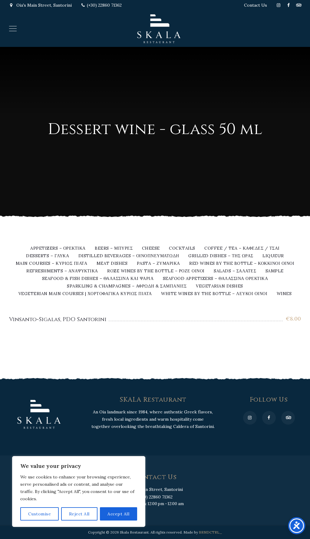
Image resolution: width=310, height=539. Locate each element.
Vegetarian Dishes (219, 286)
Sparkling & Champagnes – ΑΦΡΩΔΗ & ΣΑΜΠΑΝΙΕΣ (127, 286)
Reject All (79, 514)
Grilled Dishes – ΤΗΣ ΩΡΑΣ (220, 256)
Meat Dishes (112, 263)
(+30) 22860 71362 (104, 5)
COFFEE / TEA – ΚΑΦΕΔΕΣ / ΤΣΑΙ (242, 248)
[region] (78, 491)
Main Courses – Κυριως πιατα (51, 263)
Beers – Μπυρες (114, 248)
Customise (39, 514)
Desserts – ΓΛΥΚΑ (47, 256)
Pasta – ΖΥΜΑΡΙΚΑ (158, 263)
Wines (284, 293)
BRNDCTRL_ (210, 532)
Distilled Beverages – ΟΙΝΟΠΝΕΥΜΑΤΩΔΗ (128, 256)
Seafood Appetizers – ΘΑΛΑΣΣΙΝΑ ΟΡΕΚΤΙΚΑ (215, 278)
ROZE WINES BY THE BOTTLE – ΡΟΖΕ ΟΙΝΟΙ (156, 271)
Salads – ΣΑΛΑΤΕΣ (235, 271)
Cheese (151, 248)
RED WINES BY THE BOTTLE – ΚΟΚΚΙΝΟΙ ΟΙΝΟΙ (241, 263)
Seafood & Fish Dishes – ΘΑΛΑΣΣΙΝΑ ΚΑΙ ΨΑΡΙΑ (98, 278)
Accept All (118, 514)
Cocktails (182, 248)
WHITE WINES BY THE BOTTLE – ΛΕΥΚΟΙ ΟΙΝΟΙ (214, 293)
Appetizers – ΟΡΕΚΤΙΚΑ (58, 248)
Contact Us (255, 5)
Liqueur (273, 256)
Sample (274, 271)
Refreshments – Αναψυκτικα (62, 271)
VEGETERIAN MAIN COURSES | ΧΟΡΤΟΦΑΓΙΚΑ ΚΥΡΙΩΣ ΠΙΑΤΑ (85, 293)
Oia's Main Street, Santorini (43, 5)
